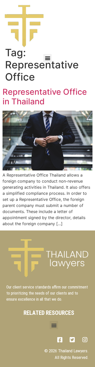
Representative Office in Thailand (45, 96)
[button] (47, 58)
